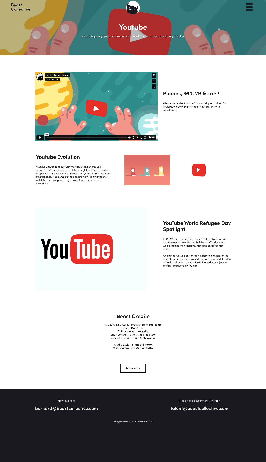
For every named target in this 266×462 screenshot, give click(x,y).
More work (133, 368)
